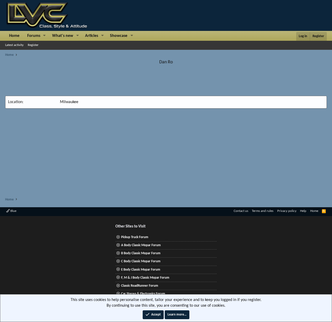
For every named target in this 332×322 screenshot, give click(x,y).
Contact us (241, 211)
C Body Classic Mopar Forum (141, 261)
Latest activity (14, 45)
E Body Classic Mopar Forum (140, 269)
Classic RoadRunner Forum (139, 285)
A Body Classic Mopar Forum (141, 245)
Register (33, 45)
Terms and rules (262, 211)
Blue (13, 211)
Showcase (118, 36)
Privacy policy (286, 211)
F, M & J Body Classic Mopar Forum (145, 277)
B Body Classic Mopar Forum (141, 253)
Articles (91, 36)
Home (14, 36)
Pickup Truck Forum (134, 237)
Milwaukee (69, 102)
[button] (44, 36)
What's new (62, 36)
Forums (33, 36)
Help (303, 211)
